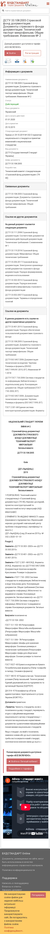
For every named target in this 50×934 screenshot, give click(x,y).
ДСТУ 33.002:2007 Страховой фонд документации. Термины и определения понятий (23, 298)
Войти (12, 53)
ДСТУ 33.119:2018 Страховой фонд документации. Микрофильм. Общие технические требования (22, 253)
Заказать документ (12, 890)
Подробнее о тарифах (20, 769)
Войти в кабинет (24, 761)
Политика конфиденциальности (18, 870)
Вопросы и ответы (11, 886)
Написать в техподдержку (15, 883)
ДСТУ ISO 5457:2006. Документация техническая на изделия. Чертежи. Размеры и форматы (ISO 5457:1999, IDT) (23, 399)
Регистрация (32, 53)
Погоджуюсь (38, 895)
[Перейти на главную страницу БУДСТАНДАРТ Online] (20, 4)
